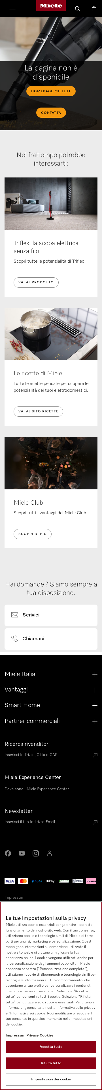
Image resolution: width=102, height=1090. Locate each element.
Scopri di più (32, 534)
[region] (51, 995)
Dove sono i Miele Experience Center (37, 789)
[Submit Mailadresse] (95, 823)
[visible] (28, 615)
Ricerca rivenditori (27, 744)
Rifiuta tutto (51, 1063)
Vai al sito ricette (38, 411)
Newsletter (19, 811)
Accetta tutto (51, 1047)
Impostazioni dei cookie (51, 1079)
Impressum (14, 898)
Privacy (32, 1035)
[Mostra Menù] (12, 9)
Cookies (47, 1035)
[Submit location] (95, 756)
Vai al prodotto (36, 282)
